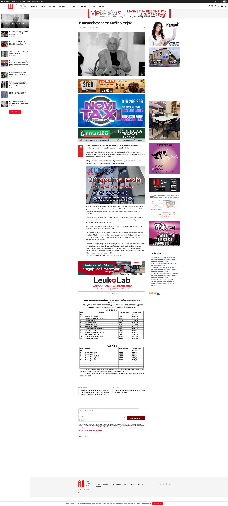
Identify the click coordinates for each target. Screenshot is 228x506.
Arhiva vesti (35, 1)
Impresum (8, 1)
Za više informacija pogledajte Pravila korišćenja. (90, 430)
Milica (152, 257)
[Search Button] (226, 6)
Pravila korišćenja (16, 1)
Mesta (43, 6)
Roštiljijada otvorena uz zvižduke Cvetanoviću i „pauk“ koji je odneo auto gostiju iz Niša (18, 33)
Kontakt (3, 1)
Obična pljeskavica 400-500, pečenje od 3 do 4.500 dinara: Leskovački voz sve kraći (17, 43)
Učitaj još (15, 111)
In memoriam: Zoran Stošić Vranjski (14, 23)
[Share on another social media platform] (80, 155)
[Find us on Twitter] (212, 6)
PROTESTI (73, 6)
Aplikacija (41, 1)
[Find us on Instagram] (215, 6)
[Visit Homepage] (14, 6)
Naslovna (34, 6)
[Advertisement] (129, 460)
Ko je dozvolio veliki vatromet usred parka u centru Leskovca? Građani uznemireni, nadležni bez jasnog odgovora (164, 259)
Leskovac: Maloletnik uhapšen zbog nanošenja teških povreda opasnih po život (18, 83)
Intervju (83, 6)
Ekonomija (62, 6)
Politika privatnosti (26, 1)
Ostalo (101, 6)
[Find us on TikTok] (218, 6)
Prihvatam (157, 503)
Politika (92, 6)
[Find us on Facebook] (209, 6)
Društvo (52, 6)
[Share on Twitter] (80, 151)
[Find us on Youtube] (222, 6)
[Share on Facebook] (80, 147)
